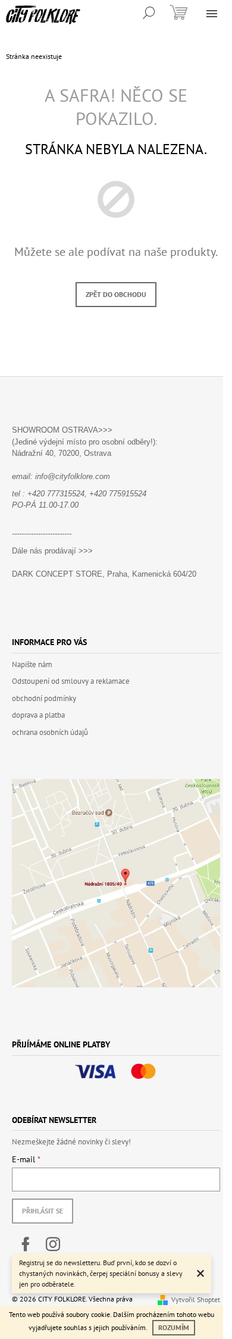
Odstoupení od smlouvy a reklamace (71, 681)
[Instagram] (53, 1244)
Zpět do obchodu (116, 294)
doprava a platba (38, 715)
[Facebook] (25, 1244)
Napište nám (32, 664)
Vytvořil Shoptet (195, 1299)
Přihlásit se (42, 1210)
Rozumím (173, 1327)
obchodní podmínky (44, 698)
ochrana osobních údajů (50, 732)
